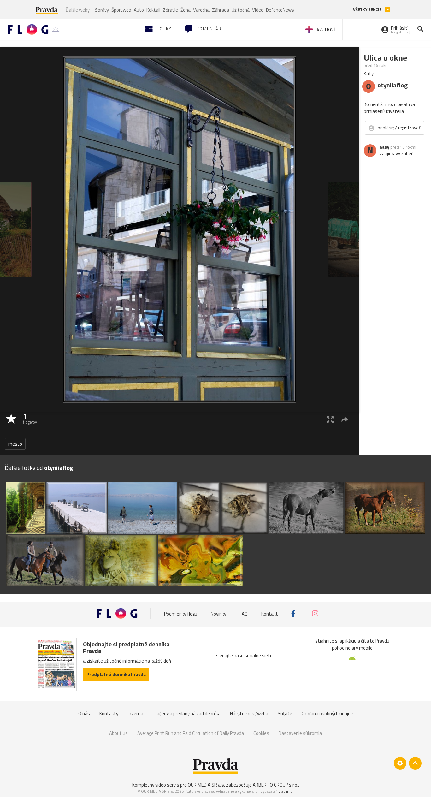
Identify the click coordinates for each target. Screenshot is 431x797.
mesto (15, 444)
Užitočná (241, 10)
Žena (185, 10)
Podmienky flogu (180, 613)
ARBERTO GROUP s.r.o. (275, 784)
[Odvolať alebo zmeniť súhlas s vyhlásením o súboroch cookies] (400, 763)
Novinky (218, 613)
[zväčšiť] (330, 419)
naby (384, 147)
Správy (102, 10)
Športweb (121, 10)
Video (257, 10)
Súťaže (285, 713)
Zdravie (170, 10)
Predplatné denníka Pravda (116, 674)
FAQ (244, 613)
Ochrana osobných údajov (327, 713)
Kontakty (108, 713)
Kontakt (269, 613)
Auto (139, 10)
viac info (286, 791)
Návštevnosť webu (249, 713)
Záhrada (220, 10)
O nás (84, 713)
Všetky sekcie (367, 10)
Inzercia (135, 713)
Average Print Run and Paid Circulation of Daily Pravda (190, 733)
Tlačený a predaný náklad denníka (187, 713)
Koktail (153, 10)
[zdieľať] (344, 419)
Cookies (261, 733)
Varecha (201, 10)
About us (118, 733)
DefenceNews (280, 10)
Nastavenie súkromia (300, 733)
